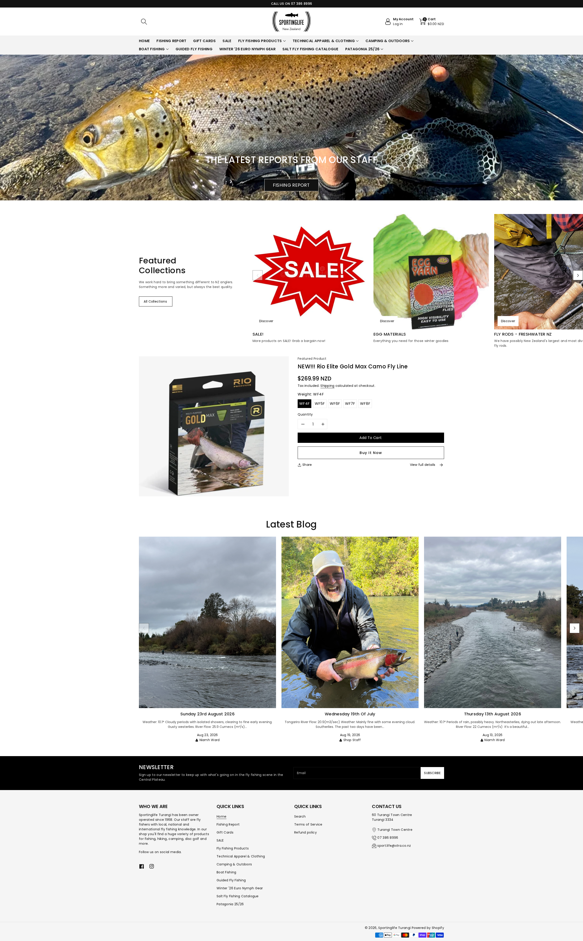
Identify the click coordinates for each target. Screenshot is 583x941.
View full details (422, 464)
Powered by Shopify (428, 928)
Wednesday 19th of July (350, 714)
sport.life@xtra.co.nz (394, 845)
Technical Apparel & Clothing (241, 856)
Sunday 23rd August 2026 (207, 714)
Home (221, 816)
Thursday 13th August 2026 (492, 714)
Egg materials (389, 334)
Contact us (386, 806)
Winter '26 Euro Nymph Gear (240, 888)
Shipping (327, 385)
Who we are (153, 806)
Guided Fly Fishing (231, 880)
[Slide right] (578, 275)
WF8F (365, 403)
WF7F (350, 403)
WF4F (304, 403)
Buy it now (371, 452)
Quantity (305, 414)
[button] (144, 22)
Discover (266, 321)
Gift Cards (225, 832)
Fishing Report (228, 824)
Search (300, 816)
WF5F (320, 403)
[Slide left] (258, 275)
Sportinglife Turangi (395, 928)
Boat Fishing (226, 872)
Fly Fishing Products (233, 848)
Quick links (230, 806)
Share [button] (307, 464)
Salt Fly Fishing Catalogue (238, 896)
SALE (220, 840)
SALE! (258, 334)
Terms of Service (308, 824)
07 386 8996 (387, 837)
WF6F (335, 403)
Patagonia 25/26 (230, 904)
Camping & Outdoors (234, 864)
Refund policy (305, 832)
